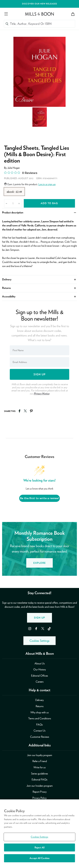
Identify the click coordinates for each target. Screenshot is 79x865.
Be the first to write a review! (39, 498)
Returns (39, 287)
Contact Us (39, 730)
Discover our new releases (39, 4)
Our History (39, 669)
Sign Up (39, 617)
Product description (39, 212)
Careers (40, 681)
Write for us (40, 767)
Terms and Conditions (39, 718)
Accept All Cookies (39, 858)
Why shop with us (39, 712)
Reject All (39, 847)
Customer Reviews (39, 736)
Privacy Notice (41, 393)
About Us (40, 663)
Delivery (39, 279)
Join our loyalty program (39, 755)
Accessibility (39, 296)
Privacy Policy (39, 797)
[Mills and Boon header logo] (39, 14)
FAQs (39, 724)
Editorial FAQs (39, 779)
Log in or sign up (47, 184)
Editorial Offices (39, 675)
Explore (39, 562)
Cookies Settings (39, 641)
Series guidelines (39, 773)
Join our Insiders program (39, 785)
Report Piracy (40, 791)
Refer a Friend (39, 761)
